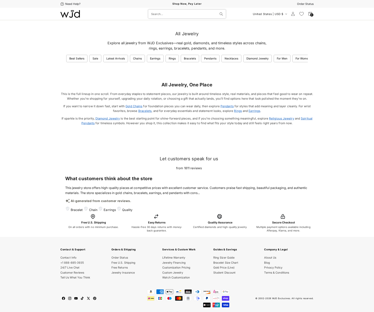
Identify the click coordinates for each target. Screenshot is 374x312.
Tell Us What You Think (75, 277)
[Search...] (221, 14)
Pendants (210, 58)
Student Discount (224, 272)
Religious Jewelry (281, 118)
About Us (270, 257)
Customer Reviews (72, 272)
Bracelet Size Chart (225, 262)
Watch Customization (176, 277)
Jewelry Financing (174, 262)
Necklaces (231, 58)
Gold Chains (133, 106)
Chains (137, 58)
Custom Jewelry (172, 272)
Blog (267, 262)
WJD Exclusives (281, 298)
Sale (95, 58)
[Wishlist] (301, 14)
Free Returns (119, 267)
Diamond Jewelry (257, 58)
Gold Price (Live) (224, 267)
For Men (282, 58)
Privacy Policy (273, 267)
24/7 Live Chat (69, 267)
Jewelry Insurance (123, 272)
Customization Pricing (176, 267)
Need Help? (72, 3)
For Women (302, 58)
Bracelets (190, 58)
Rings (172, 58)
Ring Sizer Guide (224, 257)
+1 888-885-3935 (72, 262)
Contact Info (68, 257)
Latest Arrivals (115, 58)
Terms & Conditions (276, 272)
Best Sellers (76, 58)
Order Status (305, 3)
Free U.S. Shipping (123, 262)
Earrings (155, 58)
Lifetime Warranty (173, 257)
